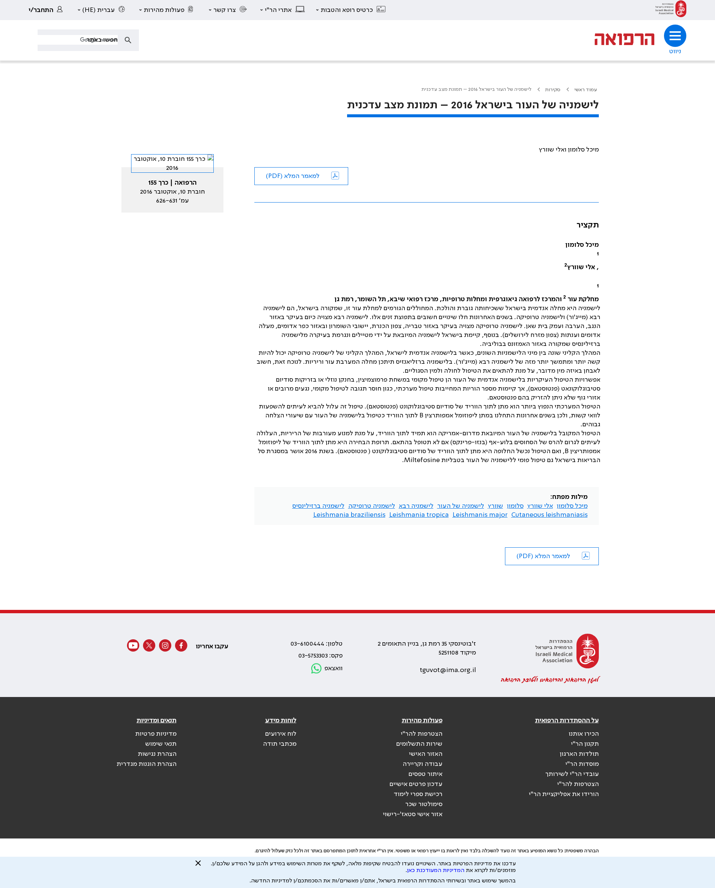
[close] (198, 866)
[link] (670, 10)
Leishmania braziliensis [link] (349, 515)
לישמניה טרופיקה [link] (371, 506)
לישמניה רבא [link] (416, 506)
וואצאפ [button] (333, 668)
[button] (351, 10)
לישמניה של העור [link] (460, 506)
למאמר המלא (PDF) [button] (293, 176)
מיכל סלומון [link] (572, 506)
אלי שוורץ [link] (540, 506)
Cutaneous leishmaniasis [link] (549, 515)
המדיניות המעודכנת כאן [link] (435, 870)
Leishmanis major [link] (480, 515)
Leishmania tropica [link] (419, 515)
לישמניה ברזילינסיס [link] (318, 506)
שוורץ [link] (495, 506)
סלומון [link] (515, 506)
